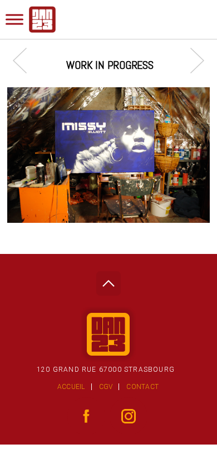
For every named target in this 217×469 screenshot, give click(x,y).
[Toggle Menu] (14, 19)
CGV (106, 387)
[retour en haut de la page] (108, 280)
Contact (142, 387)
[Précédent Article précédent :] (25, 60)
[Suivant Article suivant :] (192, 60)
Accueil (71, 387)
